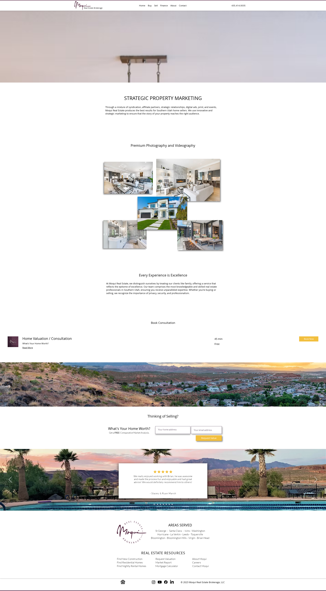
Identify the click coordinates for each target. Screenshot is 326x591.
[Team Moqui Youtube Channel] (159, 582)
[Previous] (10, 480)
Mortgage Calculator (166, 566)
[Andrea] (160, 504)
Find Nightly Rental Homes (131, 566)
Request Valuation (165, 558)
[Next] (315, 480)
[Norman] (172, 504)
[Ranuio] (166, 504)
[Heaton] (157, 504)
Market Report (163, 562)
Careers (196, 562)
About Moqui (199, 558)
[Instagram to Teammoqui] (153, 582)
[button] (150, 5)
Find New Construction (129, 558)
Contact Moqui (200, 566)
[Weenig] (163, 504)
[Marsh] (154, 504)
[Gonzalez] (169, 504)
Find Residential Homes (130, 562)
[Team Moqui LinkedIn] (172, 582)
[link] (115, 338)
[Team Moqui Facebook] (166, 582)
